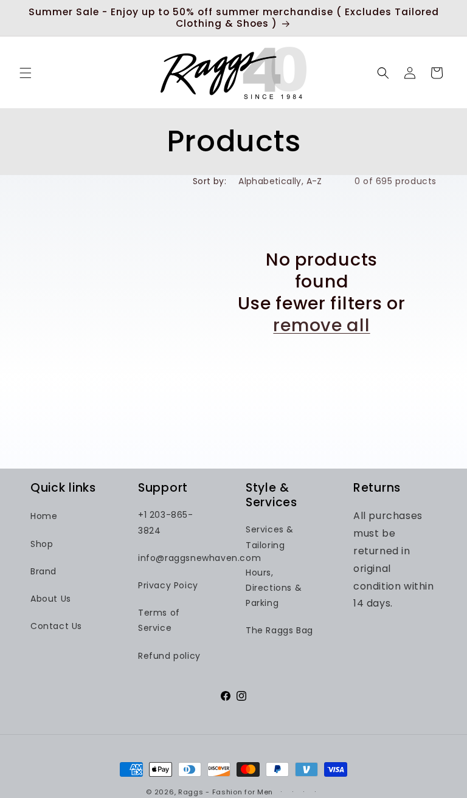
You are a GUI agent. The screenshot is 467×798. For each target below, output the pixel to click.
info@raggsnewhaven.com (199, 558)
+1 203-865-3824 (165, 522)
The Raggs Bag (279, 630)
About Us (50, 599)
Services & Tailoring (270, 537)
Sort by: (209, 181)
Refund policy (169, 656)
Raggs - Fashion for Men (225, 792)
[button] (25, 73)
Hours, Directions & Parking (274, 587)
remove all (321, 325)
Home (43, 516)
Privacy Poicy (168, 585)
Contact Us (56, 626)
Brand (43, 571)
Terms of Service (159, 620)
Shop (41, 544)
